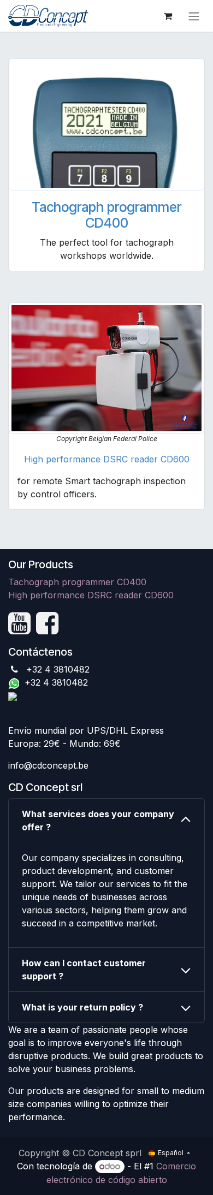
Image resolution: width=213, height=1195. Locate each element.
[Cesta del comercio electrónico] (168, 16)
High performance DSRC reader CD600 (107, 459)
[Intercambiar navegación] (194, 15)
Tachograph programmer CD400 (106, 215)
